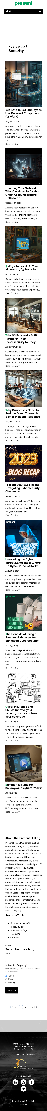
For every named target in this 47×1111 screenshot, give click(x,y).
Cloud (15, 937)
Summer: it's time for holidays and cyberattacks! (23, 786)
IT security (17, 927)
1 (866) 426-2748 (28, 1054)
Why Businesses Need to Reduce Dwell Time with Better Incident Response (22, 413)
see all (8, 946)
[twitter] (23, 1089)
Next (33, 1007)
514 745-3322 (28, 1044)
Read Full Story (12, 144)
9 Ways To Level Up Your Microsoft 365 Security (21, 267)
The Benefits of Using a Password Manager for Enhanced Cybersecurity (21, 637)
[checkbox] (23, 979)
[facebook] (31, 1082)
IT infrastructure (20, 923)
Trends (15, 934)
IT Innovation (18, 930)
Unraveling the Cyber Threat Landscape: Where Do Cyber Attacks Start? (23, 563)
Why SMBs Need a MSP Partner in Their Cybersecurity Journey (21, 339)
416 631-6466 (28, 1046)
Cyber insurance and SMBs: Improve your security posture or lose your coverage (21, 711)
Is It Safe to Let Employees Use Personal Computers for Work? (23, 113)
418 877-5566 (27, 1049)
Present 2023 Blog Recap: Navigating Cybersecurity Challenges (22, 488)
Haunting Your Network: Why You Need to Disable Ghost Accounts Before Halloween (22, 193)
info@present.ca (23, 1076)
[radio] (23, 976)
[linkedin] (15, 1082)
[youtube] (23, 1082)
